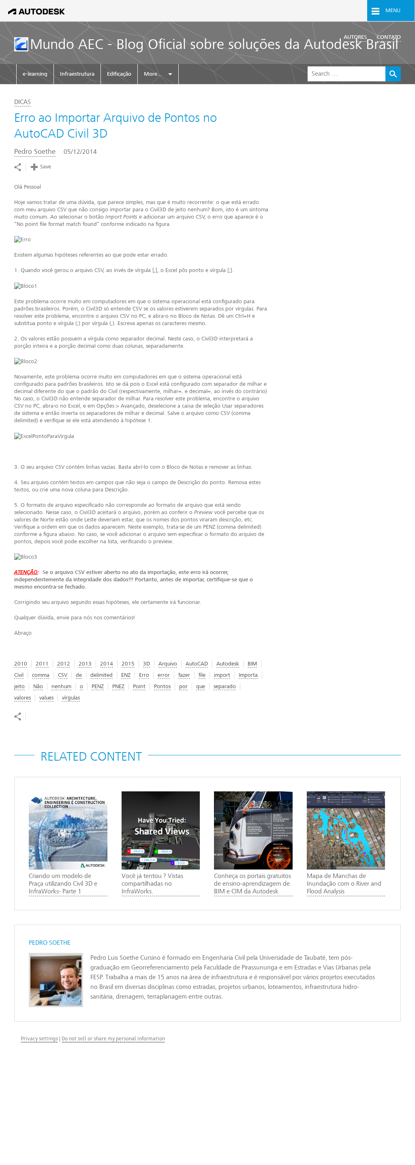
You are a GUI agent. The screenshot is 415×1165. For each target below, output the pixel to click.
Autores (355, 37)
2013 (85, 663)
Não (38, 686)
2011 (42, 663)
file (202, 675)
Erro (144, 675)
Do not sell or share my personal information (113, 1038)
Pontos (162, 686)
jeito (19, 686)
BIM (252, 663)
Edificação (119, 73)
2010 (20, 663)
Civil (19, 675)
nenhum (61, 686)
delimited (101, 675)
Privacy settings (39, 1038)
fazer (184, 675)
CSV (62, 675)
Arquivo (167, 663)
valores (22, 697)
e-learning (35, 73)
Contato (389, 37)
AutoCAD (197, 663)
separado (225, 686)
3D (146, 663)
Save (45, 166)
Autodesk (227, 663)
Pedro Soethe (35, 151)
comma (40, 675)
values (46, 697)
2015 (128, 663)
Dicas (22, 102)
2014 (106, 663)
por (183, 686)
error (164, 675)
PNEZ (118, 686)
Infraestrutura (77, 73)
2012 (63, 663)
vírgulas (71, 697)
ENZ (125, 675)
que (200, 686)
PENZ (98, 686)
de (79, 675)
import (222, 675)
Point (139, 686)
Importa (248, 675)
